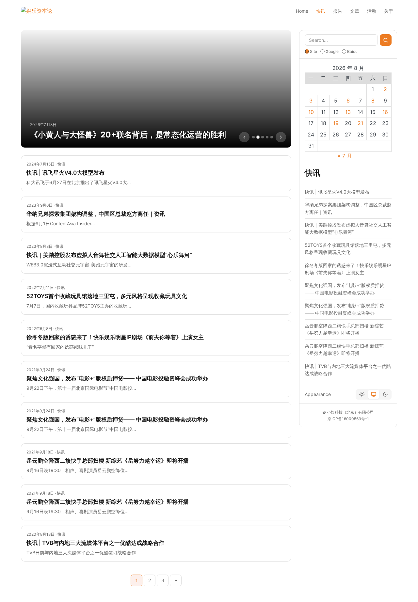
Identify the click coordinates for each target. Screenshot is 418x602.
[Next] (281, 137)
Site (313, 51)
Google (332, 51)
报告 (337, 11)
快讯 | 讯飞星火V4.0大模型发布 (337, 192)
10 (311, 112)
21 (360, 123)
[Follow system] (373, 394)
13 (348, 112)
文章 (354, 11)
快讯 (320, 11)
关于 (388, 11)
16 (385, 112)
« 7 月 (345, 155)
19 (336, 123)
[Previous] (244, 137)
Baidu (352, 51)
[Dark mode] (385, 394)
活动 (371, 11)
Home (302, 11)
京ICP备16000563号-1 (348, 418)
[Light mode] (361, 394)
